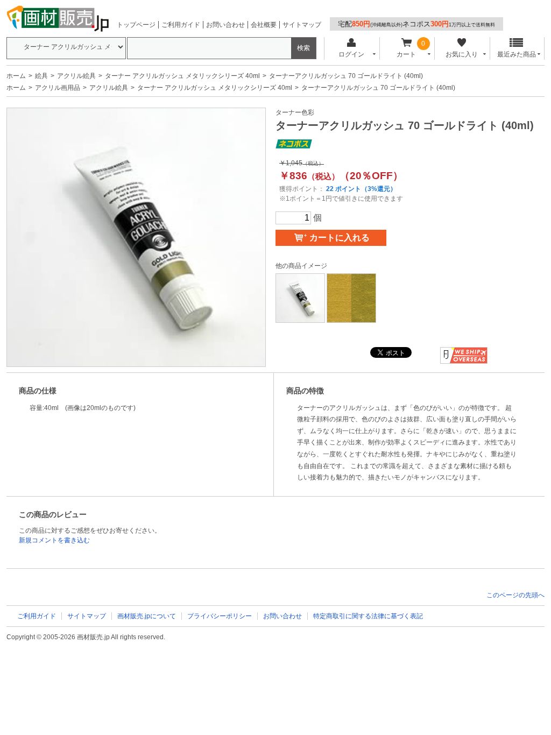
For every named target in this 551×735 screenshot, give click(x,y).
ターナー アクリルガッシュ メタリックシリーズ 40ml (182, 76)
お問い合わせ (225, 25)
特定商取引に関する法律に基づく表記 (368, 616)
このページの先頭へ (515, 595)
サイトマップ (301, 25)
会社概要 (264, 25)
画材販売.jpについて (146, 616)
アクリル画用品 (57, 87)
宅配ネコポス (416, 24)
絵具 (41, 76)
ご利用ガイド (180, 25)
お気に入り (462, 54)
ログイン (351, 54)
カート (406, 54)
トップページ (136, 25)
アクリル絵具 (76, 76)
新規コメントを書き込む (54, 540)
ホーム (16, 76)
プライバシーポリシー (219, 616)
